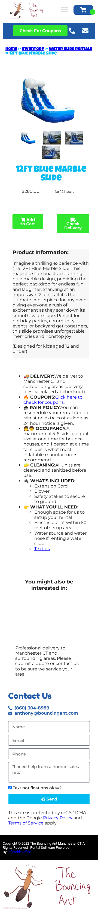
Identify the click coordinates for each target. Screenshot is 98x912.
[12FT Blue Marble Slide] (29, 138)
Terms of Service (26, 823)
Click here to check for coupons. (52, 400)
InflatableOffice (19, 852)
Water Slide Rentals (70, 49)
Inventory (33, 49)
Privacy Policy (57, 817)
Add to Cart (27, 221)
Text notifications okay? (37, 787)
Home (11, 49)
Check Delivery (73, 225)
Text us (42, 548)
